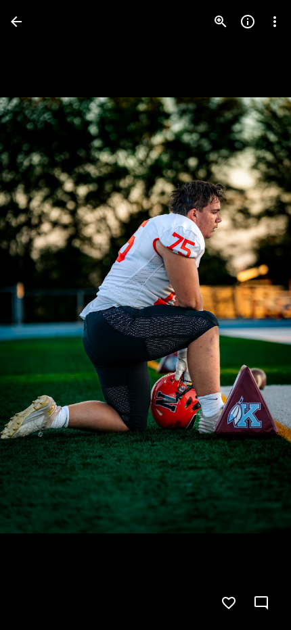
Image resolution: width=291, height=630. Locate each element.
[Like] (229, 603)
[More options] (274, 21)
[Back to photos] (16, 21)
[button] (38, 315)
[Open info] (247, 21)
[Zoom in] (220, 21)
